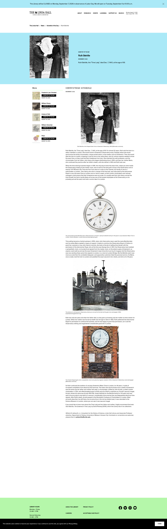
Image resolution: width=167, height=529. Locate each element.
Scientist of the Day (53, 25)
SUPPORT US (113, 13)
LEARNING (103, 13)
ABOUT (79, 13)
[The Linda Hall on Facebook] (120, 508)
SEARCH (121, 13)
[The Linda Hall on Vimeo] (125, 508)
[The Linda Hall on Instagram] (130, 508)
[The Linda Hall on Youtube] (135, 508)
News (42, 25)
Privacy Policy (73, 523)
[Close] (163, 4)
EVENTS (95, 13)
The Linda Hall (34, 25)
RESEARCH (87, 13)
